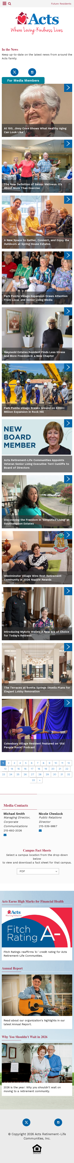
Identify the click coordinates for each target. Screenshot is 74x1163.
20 (52, 768)
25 (18, 774)
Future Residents (61, 3)
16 (25, 768)
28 (39, 774)
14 (12, 768)
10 (56, 762)
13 (5, 768)
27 (32, 774)
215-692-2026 (13, 830)
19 (46, 768)
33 (33, 780)
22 (66, 768)
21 (60, 768)
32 (68, 774)
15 (18, 768)
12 (69, 762)
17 (32, 768)
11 (62, 762)
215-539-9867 (48, 826)
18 (39, 768)
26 (25, 774)
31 (62, 774)
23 (3, 774)
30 (54, 774)
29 (47, 774)
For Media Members (23, 80)
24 (10, 774)
